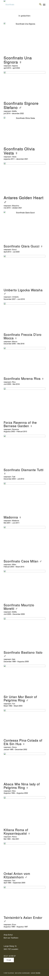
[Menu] (44, 4)
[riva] (24, 361)
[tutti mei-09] (24, 450)
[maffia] (24, 585)
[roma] (24, 811)
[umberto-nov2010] (24, 270)
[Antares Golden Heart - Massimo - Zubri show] (24, 177)
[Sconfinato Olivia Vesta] (24, 130)
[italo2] (24, 632)
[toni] (24, 856)
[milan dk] (24, 541)
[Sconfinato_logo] (20, 4)
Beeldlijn (38, 973)
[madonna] (24, 497)
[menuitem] (39, 4)
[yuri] (24, 679)
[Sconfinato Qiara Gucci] (24, 226)
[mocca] (24, 316)
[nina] (24, 766)
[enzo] (24, 900)
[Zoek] (39, 4)
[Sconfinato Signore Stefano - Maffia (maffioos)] (24, 85)
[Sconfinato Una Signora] (24, 37)
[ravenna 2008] (24, 402)
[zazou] (24, 722)
